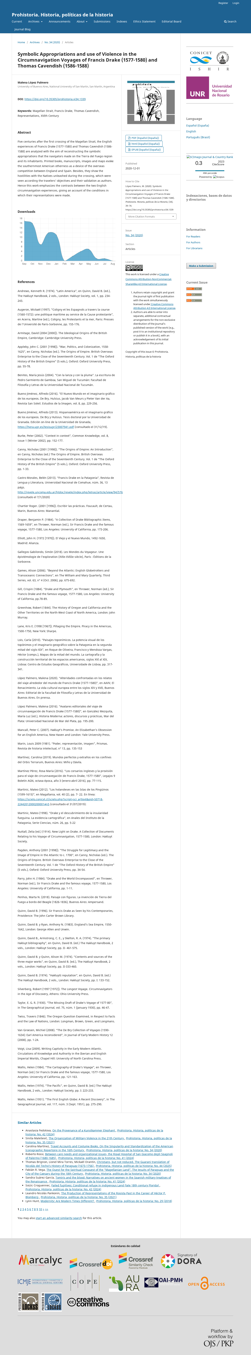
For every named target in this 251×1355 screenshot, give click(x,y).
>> (46, 1209)
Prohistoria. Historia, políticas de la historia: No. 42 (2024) (63, 1189)
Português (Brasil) (198, 137)
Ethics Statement (144, 21)
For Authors (193, 242)
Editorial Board (171, 21)
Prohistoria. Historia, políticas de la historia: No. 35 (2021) (78, 1197)
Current (17, 21)
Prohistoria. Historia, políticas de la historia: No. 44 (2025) (134, 1166)
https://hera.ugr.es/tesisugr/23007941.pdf (46, 427)
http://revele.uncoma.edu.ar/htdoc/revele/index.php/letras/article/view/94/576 (70, 492)
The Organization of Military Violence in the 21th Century (87, 1138)
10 (40, 1209)
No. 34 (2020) (52, 42)
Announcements (59, 21)
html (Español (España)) (145, 144)
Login (236, 3)
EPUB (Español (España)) (146, 149)
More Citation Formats (141, 216)
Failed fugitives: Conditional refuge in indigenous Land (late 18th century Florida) (105, 1185)
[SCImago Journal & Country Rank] (210, 157)
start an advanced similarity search (59, 1218)
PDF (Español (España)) (145, 138)
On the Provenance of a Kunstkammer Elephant (84, 1130)
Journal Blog (23, 29)
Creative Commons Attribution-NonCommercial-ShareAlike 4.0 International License (149, 279)
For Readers (193, 236)
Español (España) (197, 125)
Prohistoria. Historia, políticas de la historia (62, 14)
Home (21, 42)
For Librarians (194, 248)
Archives (34, 21)
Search (231, 21)
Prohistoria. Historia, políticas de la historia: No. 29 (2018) (134, 1201)
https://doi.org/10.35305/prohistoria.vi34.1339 (55, 99)
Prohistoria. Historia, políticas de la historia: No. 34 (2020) (124, 1150)
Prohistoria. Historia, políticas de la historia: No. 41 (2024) (96, 1158)
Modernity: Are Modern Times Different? (68, 1201)
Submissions (102, 21)
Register (223, 3)
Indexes (122, 21)
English (191, 131)
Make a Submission (201, 266)
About (81, 21)
